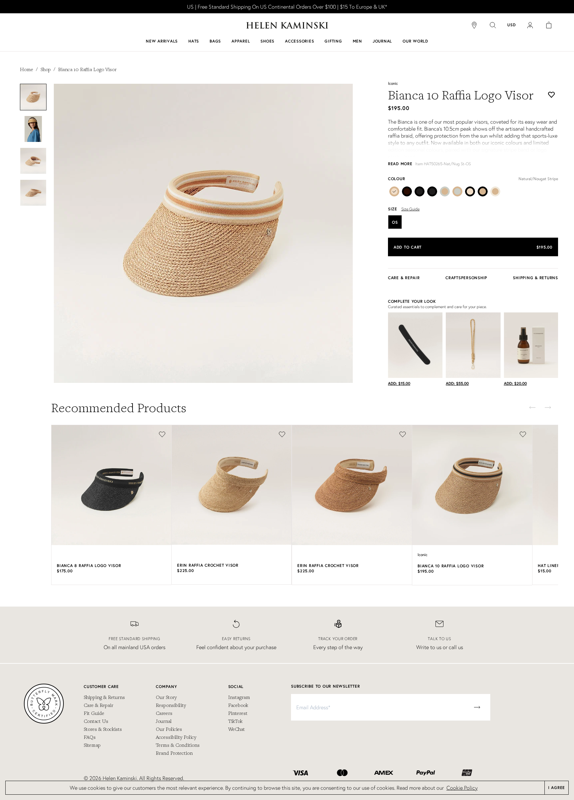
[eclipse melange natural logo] (445, 192)
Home (26, 69)
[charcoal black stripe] (432, 192)
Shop (46, 69)
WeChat (236, 729)
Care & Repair (98, 705)
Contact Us (96, 721)
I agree (556, 787)
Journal (164, 721)
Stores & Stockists (103, 729)
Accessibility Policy (176, 737)
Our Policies (169, 729)
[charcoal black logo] (420, 192)
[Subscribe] (477, 707)
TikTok (235, 721)
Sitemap (92, 745)
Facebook (238, 705)
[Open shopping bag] (548, 25)
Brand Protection (174, 752)
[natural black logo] (470, 192)
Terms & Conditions (178, 745)
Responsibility (171, 705)
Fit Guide (94, 713)
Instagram (239, 697)
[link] (287, 6)
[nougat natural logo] (495, 192)
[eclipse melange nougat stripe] (457, 192)
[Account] (530, 25)
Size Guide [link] (410, 208)
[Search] (493, 25)
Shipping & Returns (104, 697)
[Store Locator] (474, 25)
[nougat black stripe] (483, 192)
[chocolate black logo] (407, 192)
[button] (473, 247)
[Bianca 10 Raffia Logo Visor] (394, 192)
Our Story (166, 697)
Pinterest (237, 713)
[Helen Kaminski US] (287, 25)
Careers (164, 713)
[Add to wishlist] (551, 94)
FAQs (90, 737)
